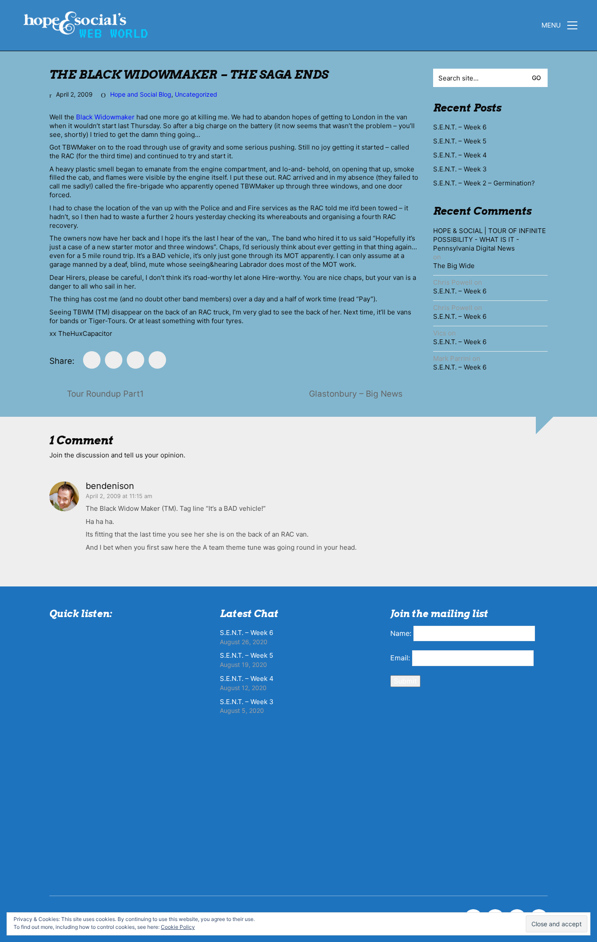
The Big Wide (454, 266)
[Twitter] (113, 360)
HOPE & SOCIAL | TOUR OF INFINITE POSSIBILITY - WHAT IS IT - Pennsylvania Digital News (489, 239)
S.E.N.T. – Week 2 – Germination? (484, 183)
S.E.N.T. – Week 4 (460, 155)
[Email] (135, 360)
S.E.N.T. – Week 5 (459, 141)
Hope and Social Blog (140, 94)
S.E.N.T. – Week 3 (460, 169)
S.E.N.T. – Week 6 (459, 127)
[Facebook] (92, 360)
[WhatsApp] (157, 360)
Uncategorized (196, 94)
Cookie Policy (178, 927)
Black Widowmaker (105, 117)
